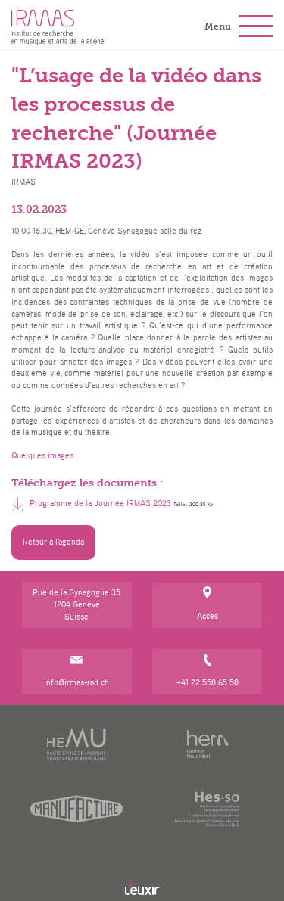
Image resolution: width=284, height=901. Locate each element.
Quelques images (42, 455)
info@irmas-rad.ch (76, 682)
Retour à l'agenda (53, 541)
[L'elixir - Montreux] (142, 887)
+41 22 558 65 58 (207, 682)
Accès (207, 616)
